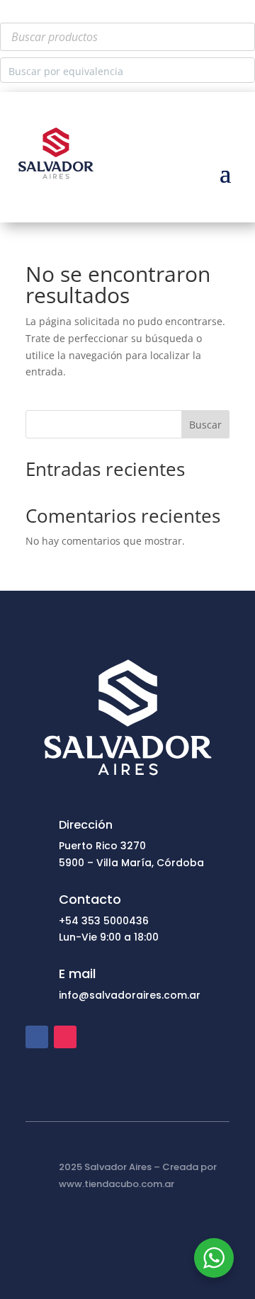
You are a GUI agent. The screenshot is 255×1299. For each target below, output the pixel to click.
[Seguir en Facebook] (37, 1037)
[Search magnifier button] (242, 70)
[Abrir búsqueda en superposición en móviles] (127, 37)
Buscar (205, 424)
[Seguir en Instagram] (65, 1037)
